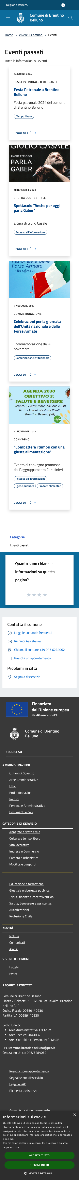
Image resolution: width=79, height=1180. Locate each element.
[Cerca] (70, 17)
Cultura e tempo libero (24, 838)
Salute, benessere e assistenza (30, 903)
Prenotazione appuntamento (29, 1071)
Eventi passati (19, 545)
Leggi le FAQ (17, 1084)
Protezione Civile (20, 916)
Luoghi (14, 967)
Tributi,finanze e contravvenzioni (31, 896)
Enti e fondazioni (20, 792)
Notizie (14, 936)
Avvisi (13, 949)
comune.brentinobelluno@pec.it (32, 1047)
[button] (39, 1173)
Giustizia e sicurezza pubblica (29, 890)
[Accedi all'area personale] (63, 5)
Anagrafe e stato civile (24, 831)
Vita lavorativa (19, 844)
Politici (14, 799)
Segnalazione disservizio (26, 1077)
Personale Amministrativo (27, 805)
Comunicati (17, 942)
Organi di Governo (21, 773)
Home (9, 34)
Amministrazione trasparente (29, 1110)
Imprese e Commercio (24, 851)
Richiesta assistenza (23, 1090)
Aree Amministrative (23, 779)
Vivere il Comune (31, 34)
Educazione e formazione (26, 883)
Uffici (12, 786)
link (17, 1147)
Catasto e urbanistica (23, 857)
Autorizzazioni (19, 909)
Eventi (13, 973)
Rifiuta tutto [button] (39, 1165)
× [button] (74, 1114)
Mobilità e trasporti (22, 864)
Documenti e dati (21, 812)
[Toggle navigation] (8, 17)
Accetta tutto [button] (39, 1155)
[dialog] (39, 1145)
